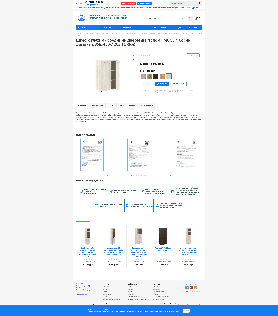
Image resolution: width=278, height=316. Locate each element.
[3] (145, 55)
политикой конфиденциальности (168, 311)
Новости (105, 291)
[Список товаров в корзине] (194, 20)
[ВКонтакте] (187, 287)
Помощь (156, 284)
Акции (178, 28)
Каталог (83, 28)
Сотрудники (107, 294)
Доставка (127, 28)
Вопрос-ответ (157, 289)
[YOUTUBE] (191, 287)
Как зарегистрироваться (161, 296)
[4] (147, 55)
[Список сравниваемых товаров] (178, 19)
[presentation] (107, 175)
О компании (109, 28)
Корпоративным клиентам (111, 299)
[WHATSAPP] (195, 287)
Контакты (193, 28)
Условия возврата (134, 296)
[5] (149, 55)
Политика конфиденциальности (138, 299)
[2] (143, 55)
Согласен (186, 310)
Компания (107, 284)
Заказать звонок (128, 3)
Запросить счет (144, 3)
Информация (133, 284)
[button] (131, 176)
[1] (141, 55)
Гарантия (131, 294)
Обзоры (155, 294)
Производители (158, 291)
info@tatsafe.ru (92, 5)
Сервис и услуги (160, 28)
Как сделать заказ (159, 299)
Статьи (155, 286)
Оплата (142, 28)
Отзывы (105, 296)
